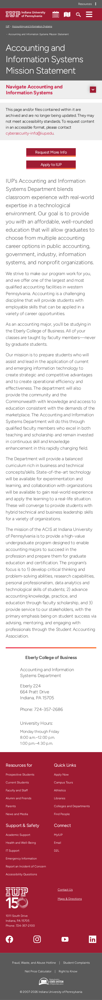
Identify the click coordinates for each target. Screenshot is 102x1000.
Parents (11, 806)
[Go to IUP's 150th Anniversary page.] (17, 898)
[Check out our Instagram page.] (37, 939)
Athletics (60, 790)
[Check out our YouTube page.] (65, 939)
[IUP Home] (25, 14)
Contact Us (65, 889)
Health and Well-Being (21, 842)
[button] (89, 14)
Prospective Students (20, 774)
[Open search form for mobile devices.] (78, 14)
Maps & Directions (70, 898)
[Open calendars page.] (55, 14)
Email (57, 842)
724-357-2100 (25, 925)
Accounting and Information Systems (32, 26)
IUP (7, 26)
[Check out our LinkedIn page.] (92, 939)
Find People (62, 814)
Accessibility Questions (21, 874)
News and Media (17, 814)
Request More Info (51, 152)
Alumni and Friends (18, 798)
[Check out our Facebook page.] (9, 939)
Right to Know (68, 971)
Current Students (17, 782)
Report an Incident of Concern (26, 866)
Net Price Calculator (38, 971)
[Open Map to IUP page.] (67, 14)
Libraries (59, 798)
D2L (56, 850)
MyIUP (58, 835)
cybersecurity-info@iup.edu (29, 133)
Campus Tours (63, 782)
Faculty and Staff (17, 790)
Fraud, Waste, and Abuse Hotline (34, 962)
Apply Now (61, 774)
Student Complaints (76, 962)
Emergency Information (21, 858)
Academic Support (18, 835)
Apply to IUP (51, 164)
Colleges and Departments (72, 806)
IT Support (12, 850)
